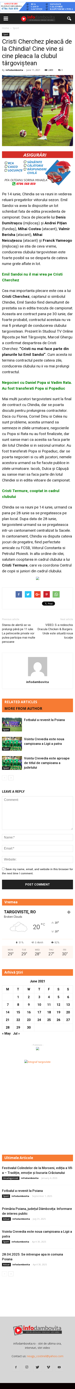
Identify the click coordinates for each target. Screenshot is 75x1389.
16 (29, 1012)
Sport (5, 34)
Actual (6, 1219)
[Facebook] (16, 1367)
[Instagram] (27, 1367)
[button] (69, 18)
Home (5, 28)
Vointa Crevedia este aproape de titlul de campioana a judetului (47, 762)
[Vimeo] (48, 1367)
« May (6, 1033)
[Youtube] (59, 1367)
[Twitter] (38, 1367)
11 (49, 1005)
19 (58, 1012)
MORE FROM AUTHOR (23, 708)
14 (7, 1012)
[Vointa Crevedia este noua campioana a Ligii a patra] (12, 744)
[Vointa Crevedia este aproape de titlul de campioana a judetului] (12, 763)
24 (39, 1020)
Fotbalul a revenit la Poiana (44, 720)
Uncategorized (10, 1178)
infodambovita (14, 69)
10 (39, 1005)
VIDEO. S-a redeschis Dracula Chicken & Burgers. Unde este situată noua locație (55, 631)
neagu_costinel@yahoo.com (45, 1356)
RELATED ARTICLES (20, 702)
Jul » (16, 1033)
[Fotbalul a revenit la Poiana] (12, 724)
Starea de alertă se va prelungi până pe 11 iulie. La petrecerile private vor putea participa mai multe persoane (18, 633)
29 (18, 1027)
